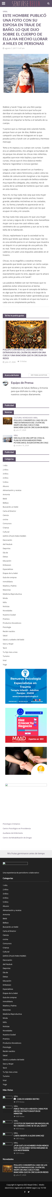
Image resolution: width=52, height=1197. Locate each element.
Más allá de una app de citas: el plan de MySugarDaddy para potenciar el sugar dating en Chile (31, 440)
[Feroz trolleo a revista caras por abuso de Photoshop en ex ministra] (7, 1109)
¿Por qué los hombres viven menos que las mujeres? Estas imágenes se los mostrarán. (31, 1148)
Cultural (18, 418)
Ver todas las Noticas (39, 375)
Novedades (28, 418)
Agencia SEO (22, 1185)
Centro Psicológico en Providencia (17, 828)
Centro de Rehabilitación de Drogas (17, 837)
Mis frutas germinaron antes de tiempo (26, 853)
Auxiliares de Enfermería (13, 833)
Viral (5, 11)
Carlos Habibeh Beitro (28, 1099)
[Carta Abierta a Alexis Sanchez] (7, 1136)
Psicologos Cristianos (12, 824)
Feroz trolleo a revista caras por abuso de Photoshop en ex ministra (31, 1111)
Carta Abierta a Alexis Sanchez (29, 1136)
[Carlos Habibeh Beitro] (7, 1099)
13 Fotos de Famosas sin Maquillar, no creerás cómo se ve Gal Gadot (31, 1125)
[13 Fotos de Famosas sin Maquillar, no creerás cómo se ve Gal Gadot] (7, 1124)
